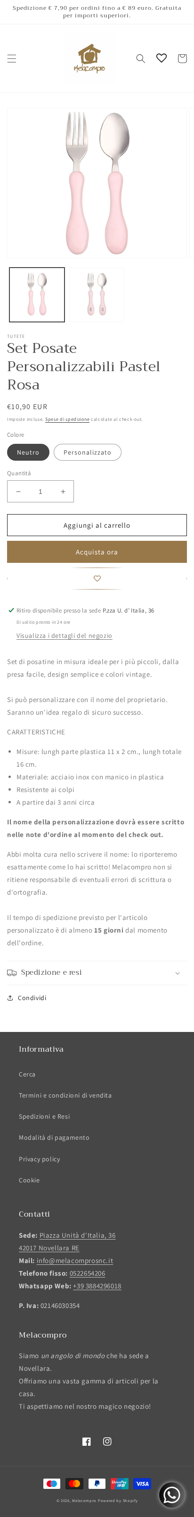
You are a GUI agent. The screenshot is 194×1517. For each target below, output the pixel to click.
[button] (11, 58)
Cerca (27, 1074)
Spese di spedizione (67, 419)
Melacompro (85, 1500)
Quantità (19, 473)
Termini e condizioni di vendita (65, 1095)
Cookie (29, 1180)
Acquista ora (97, 551)
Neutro (28, 452)
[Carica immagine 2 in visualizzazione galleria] (96, 295)
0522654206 (87, 1273)
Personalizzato (88, 452)
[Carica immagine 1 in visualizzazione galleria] (37, 295)
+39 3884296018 (97, 1285)
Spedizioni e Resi (44, 1116)
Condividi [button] (32, 998)
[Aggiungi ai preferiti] (97, 579)
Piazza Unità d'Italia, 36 (78, 1235)
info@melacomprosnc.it (75, 1260)
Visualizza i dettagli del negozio (64, 635)
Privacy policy (39, 1159)
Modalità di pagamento (54, 1137)
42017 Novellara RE (49, 1247)
